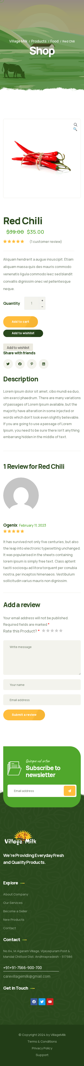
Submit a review (24, 715)
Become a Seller (15, 911)
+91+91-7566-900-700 (22, 967)
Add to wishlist (23, 333)
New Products (13, 919)
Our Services (13, 902)
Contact (9, 928)
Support (42, 1055)
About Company (15, 894)
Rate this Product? (21, 631)
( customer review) (46, 241)
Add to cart (20, 321)
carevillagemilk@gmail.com (26, 976)
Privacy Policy (42, 1048)
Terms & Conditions (42, 1041)
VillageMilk (58, 1034)
